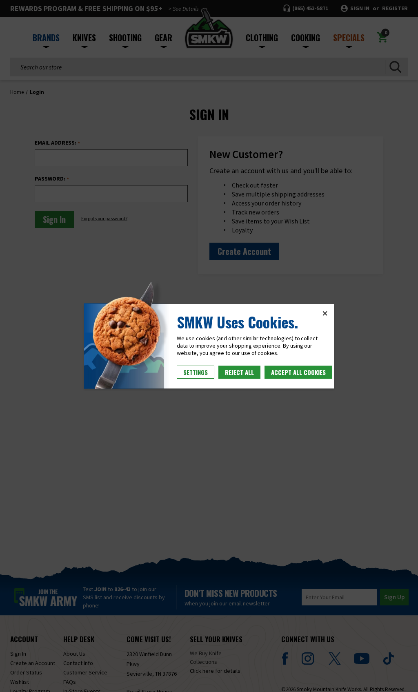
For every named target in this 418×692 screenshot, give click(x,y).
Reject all (239, 372)
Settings (195, 372)
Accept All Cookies (298, 372)
